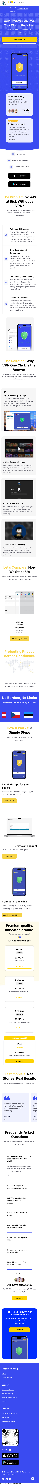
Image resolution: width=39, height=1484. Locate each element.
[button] (8, 1175)
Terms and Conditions (9, 1413)
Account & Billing (7, 1393)
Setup (4, 1401)
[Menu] (35, 3)
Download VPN (7, 1377)
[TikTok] (10, 1479)
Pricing (4, 1374)
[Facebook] (7, 1479)
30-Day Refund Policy (9, 1397)
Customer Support (8, 1390)
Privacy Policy (6, 1417)
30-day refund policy (9, 1421)
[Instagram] (3, 1479)
